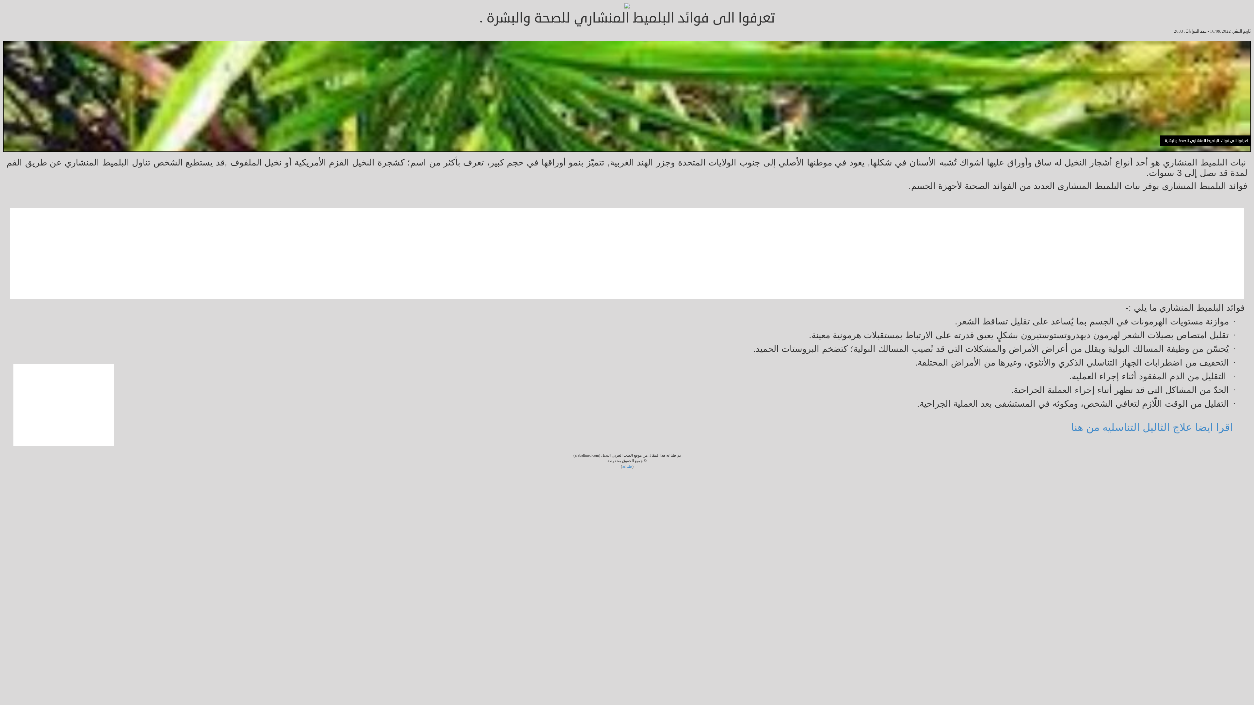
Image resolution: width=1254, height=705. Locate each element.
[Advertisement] (1048, 253)
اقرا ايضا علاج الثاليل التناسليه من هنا (1152, 427)
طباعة (627, 466)
